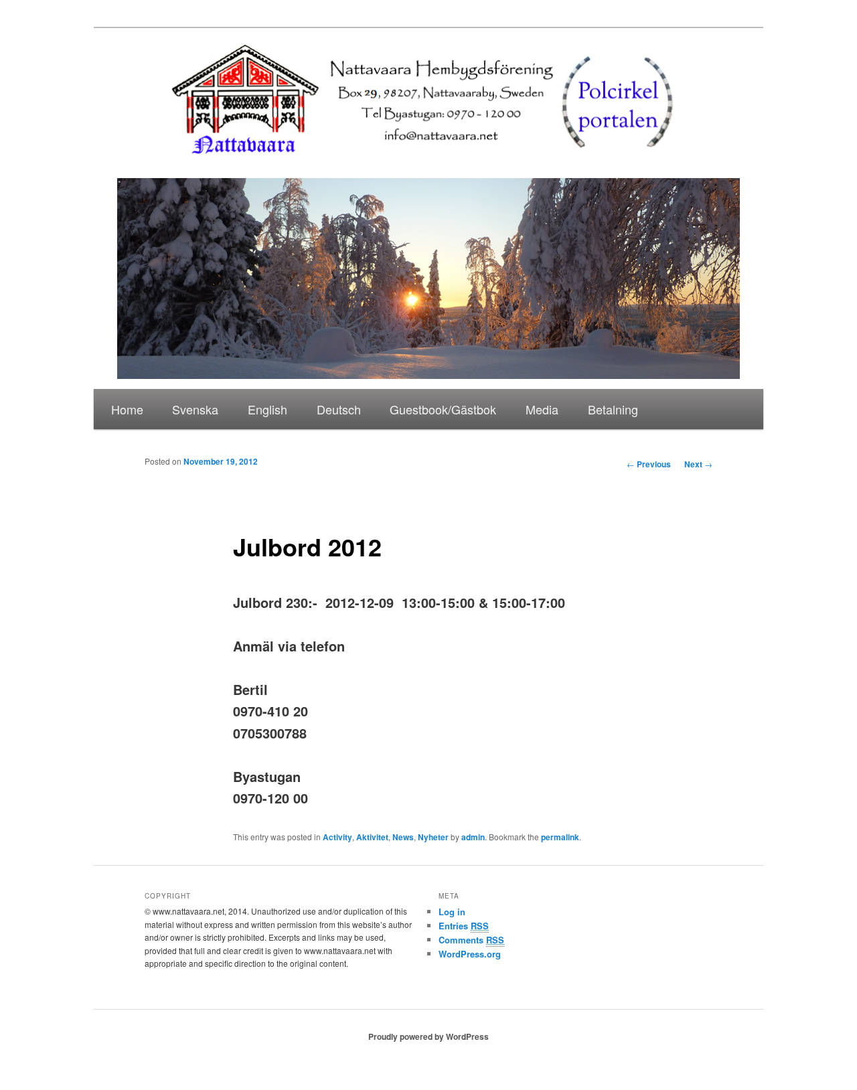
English (267, 409)
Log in (452, 911)
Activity (337, 837)
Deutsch (339, 409)
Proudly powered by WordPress (428, 1036)
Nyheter (433, 837)
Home (127, 409)
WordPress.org (470, 953)
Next (698, 464)
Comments (471, 939)
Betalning (613, 409)
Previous (649, 464)
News (403, 837)
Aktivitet (372, 837)
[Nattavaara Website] (428, 163)
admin (473, 837)
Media (542, 409)
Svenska (195, 409)
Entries (464, 925)
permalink (560, 837)
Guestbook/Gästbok (443, 409)
